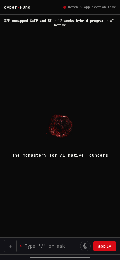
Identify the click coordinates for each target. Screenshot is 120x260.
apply (104, 246)
